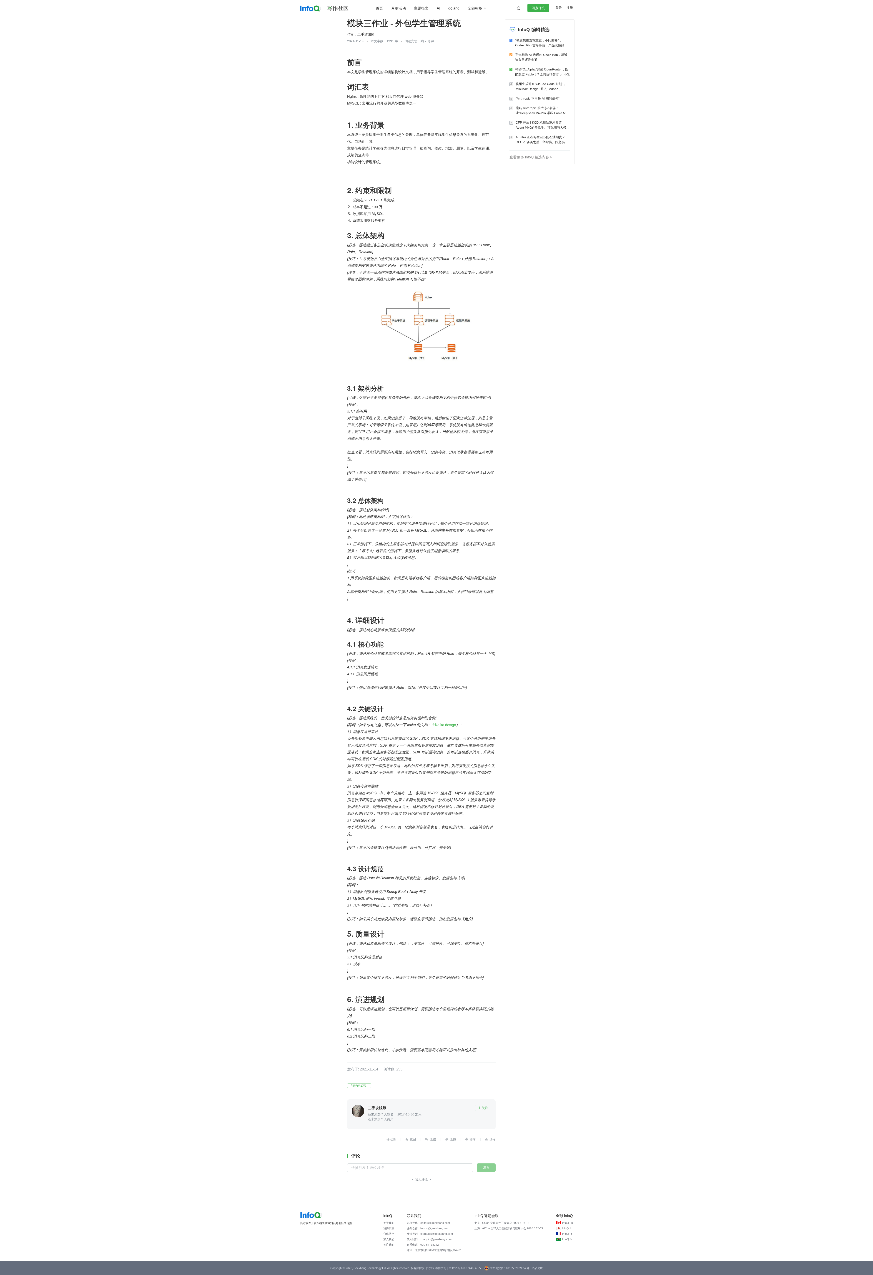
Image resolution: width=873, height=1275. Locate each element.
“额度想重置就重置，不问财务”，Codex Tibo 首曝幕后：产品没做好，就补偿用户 (541, 43)
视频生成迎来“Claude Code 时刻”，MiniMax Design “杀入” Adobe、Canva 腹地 (541, 86)
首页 (379, 8)
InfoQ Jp (567, 1228)
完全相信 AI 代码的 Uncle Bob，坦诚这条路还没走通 (541, 57)
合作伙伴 (388, 1233)
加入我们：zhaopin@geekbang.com (429, 1239)
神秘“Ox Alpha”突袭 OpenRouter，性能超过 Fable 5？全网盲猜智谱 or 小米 (542, 72)
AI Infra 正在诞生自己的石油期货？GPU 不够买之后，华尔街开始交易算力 (542, 140)
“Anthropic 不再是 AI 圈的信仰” (537, 98)
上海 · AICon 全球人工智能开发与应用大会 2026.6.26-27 (508, 1228)
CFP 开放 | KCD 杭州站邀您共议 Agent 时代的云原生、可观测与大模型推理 (542, 125)
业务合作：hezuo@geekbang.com (428, 1228)
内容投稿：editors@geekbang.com (428, 1223)
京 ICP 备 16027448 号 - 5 (465, 1268)
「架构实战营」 (359, 1085)
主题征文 (421, 8)
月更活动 (398, 8)
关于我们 (388, 1223)
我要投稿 (388, 1228)
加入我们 (388, 1239)
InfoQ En (567, 1223)
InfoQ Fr (567, 1233)
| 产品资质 (536, 1268)
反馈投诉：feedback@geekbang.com (430, 1233)
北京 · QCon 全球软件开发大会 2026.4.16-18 (501, 1223)
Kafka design (445, 724)
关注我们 (388, 1244)
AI (438, 8)
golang (453, 8)
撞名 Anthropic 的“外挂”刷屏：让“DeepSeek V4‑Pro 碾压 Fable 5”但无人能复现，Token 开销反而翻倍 (542, 110)
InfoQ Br (567, 1239)
